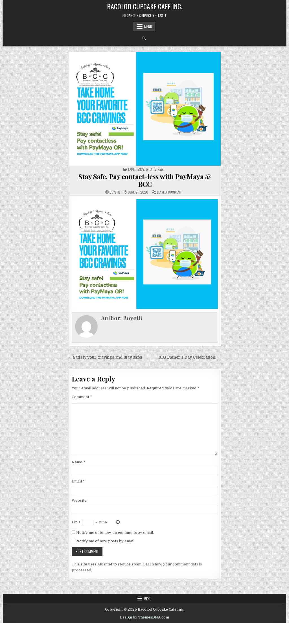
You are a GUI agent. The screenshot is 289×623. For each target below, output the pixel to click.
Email (78, 481)
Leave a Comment (169, 192)
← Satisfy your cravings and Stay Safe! (105, 357)
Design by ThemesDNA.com (144, 617)
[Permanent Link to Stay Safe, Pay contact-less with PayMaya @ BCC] (145, 109)
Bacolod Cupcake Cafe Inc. (144, 6)
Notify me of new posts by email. (105, 541)
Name (78, 462)
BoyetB (115, 192)
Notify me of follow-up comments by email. (115, 532)
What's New (154, 169)
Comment (82, 397)
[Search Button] (144, 38)
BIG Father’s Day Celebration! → (189, 357)
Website (79, 500)
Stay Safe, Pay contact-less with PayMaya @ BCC (144, 180)
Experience (136, 169)
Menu (148, 26)
